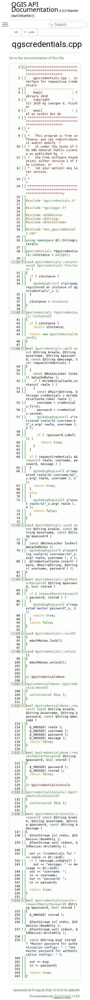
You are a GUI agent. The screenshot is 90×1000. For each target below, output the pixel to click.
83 (15, 579)
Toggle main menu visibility (6, 24)
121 (15, 752)
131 (15, 792)
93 (15, 633)
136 (15, 814)
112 (15, 705)
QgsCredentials (39, 251)
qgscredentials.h (59, 200)
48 (15, 348)
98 (15, 651)
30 (15, 262)
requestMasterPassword (58, 593)
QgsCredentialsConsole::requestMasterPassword (52, 902)
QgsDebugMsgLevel (51, 417)
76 (15, 525)
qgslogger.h (54, 208)
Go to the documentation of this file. (37, 58)
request (32, 460)
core (31, 32)
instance (59, 301)
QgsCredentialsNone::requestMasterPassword (52, 754)
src (16, 32)
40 (15, 312)
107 (15, 684)
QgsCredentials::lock (53, 633)
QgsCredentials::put (52, 525)
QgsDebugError (45, 283)
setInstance (40, 695)
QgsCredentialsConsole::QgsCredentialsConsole (52, 794)
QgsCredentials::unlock (55, 651)
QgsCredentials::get (52, 348)
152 (15, 900)
